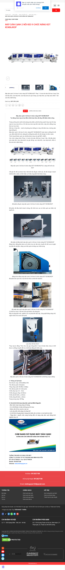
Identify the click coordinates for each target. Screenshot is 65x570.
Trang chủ (8, 14)
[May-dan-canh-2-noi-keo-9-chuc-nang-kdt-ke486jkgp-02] (11, 88)
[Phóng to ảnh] (7, 78)
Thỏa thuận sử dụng (26, 532)
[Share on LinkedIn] (19, 105)
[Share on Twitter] (9, 105)
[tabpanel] (32, 290)
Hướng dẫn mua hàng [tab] (35, 111)
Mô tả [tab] (25, 111)
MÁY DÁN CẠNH (32, 14)
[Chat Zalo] (3, 558)
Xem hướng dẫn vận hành (50, 493)
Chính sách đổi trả (27, 499)
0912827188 (35, 474)
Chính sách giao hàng (28, 497)
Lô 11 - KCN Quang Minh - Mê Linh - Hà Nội (14, 522)
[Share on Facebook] (6, 105)
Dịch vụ (3, 497)
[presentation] (5, 87)
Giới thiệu (4, 493)
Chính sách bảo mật (28, 493)
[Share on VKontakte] (16, 105)
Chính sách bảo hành (28, 495)
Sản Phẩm (14, 14)
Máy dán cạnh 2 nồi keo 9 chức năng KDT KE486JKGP (19, 16)
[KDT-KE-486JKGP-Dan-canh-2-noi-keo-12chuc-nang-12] (39, 88)
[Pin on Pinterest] (13, 105)
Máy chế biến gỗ (23, 14)
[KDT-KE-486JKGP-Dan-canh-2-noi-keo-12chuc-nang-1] (25, 88)
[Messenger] (3, 555)
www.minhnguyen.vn (21, 463)
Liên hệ (3, 495)
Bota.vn (35, 563)
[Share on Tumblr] (22, 105)
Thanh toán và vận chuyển (50, 497)
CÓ (46, 8)
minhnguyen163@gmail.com (35, 484)
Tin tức (3, 499)
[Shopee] (3, 547)
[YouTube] (3, 551)
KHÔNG (38, 8)
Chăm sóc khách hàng (49, 495)
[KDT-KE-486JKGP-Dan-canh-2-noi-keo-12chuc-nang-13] (53, 88)
